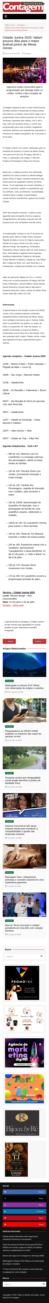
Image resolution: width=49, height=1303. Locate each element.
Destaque (27, 53)
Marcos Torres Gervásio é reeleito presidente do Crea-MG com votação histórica (24, 928)
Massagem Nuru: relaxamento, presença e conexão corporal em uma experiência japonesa (24, 880)
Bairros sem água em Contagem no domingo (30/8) (23, 1256)
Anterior (11, 641)
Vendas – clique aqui (13, 605)
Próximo (38, 641)
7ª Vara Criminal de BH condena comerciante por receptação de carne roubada (23, 1270)
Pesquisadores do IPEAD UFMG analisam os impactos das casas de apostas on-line (23, 734)
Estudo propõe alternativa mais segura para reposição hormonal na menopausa (20, 1237)
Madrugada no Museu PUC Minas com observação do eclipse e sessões (23, 1262)
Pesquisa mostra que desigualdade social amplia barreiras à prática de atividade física (23, 780)
